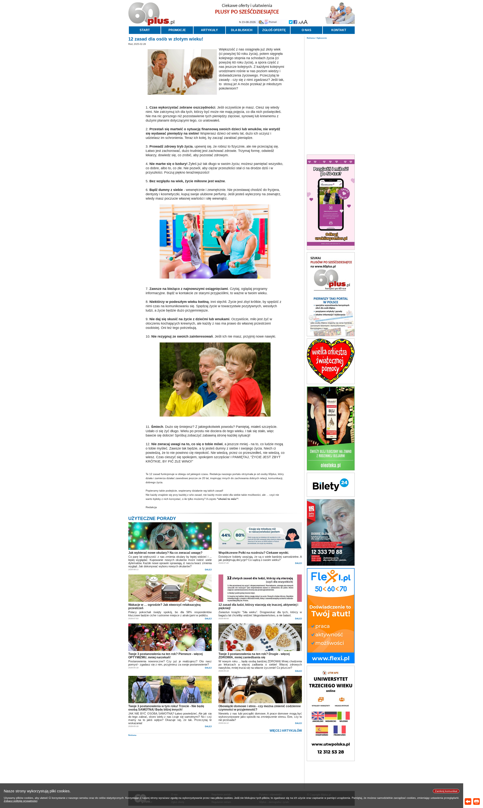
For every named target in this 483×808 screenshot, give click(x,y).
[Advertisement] (331, 95)
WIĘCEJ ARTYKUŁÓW (286, 730)
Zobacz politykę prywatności (20, 800)
